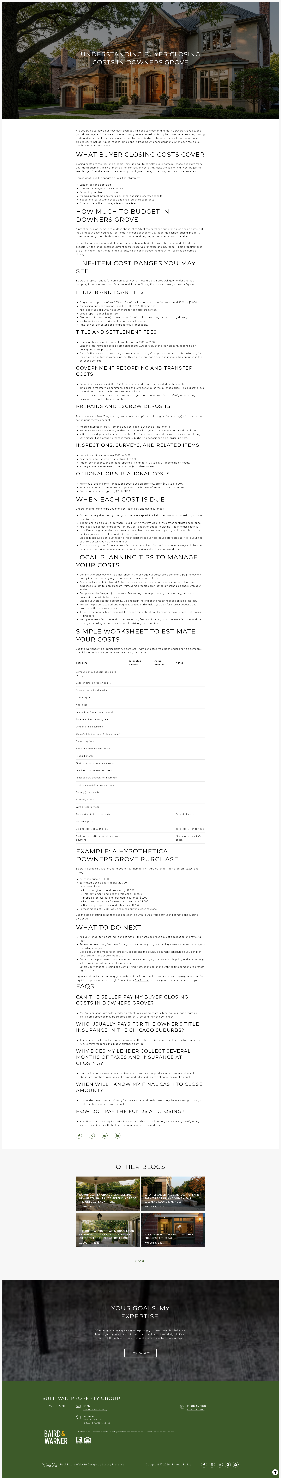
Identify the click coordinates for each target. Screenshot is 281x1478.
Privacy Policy (181, 1464)
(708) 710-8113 (195, 1409)
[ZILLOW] (236, 1464)
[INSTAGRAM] (212, 1464)
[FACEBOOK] (204, 1464)
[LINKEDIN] (220, 1464)
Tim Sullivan (142, 980)
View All (140, 1261)
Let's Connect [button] (140, 1353)
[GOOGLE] (228, 1464)
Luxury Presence (113, 1464)
